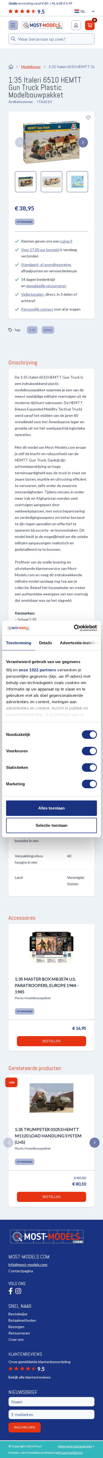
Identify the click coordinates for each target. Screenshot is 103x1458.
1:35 (32, 330)
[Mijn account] (76, 25)
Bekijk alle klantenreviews (29, 1377)
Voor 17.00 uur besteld (40, 249)
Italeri (48, 330)
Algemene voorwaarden (75, 1446)
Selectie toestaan (52, 825)
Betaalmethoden (22, 1320)
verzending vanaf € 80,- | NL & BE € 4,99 (40, 3)
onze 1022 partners (37, 670)
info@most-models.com (27, 1264)
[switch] (89, 751)
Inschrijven (24, 1427)
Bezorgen (16, 1326)
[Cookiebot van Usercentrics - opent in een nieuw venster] (74, 628)
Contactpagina (20, 1271)
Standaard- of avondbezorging (46, 264)
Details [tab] (45, 643)
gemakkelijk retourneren (46, 285)
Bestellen (51, 1041)
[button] (20, 142)
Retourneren (19, 1333)
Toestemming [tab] (18, 643)
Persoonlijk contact (37, 309)
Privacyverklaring (70, 1453)
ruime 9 (66, 241)
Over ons (16, 1339)
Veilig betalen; (33, 294)
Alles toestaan (51, 808)
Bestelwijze (17, 1314)
